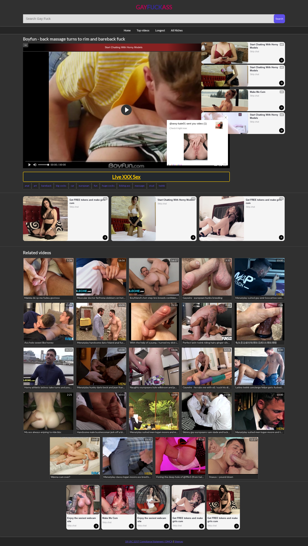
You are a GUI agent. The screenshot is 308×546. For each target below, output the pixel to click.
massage (140, 185)
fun (95, 185)
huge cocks (108, 185)
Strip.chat (254, 51)
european (84, 185)
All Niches (177, 30)
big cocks (61, 185)
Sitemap (178, 541)
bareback (46, 185)
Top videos (143, 30)
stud (151, 185)
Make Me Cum (257, 92)
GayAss (154, 7)
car (72, 185)
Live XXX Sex (126, 177)
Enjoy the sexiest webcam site (82, 520)
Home (127, 30)
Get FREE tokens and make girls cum (88, 201)
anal (27, 185)
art (35, 185)
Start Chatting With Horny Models (123, 47)
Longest (160, 30)
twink (162, 185)
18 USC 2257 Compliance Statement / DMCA (149, 541)
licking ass (124, 185)
